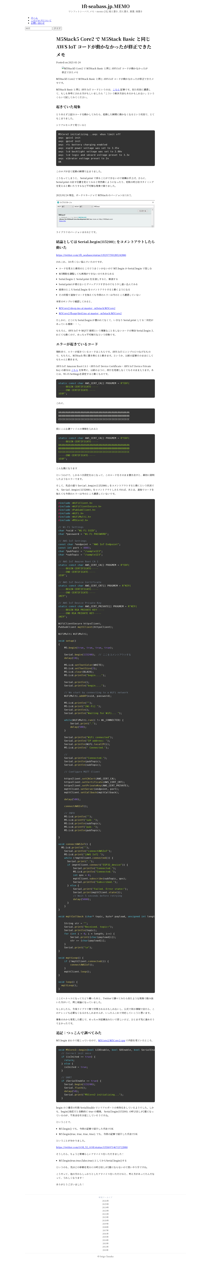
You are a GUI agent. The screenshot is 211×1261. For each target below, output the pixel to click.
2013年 (105, 1243)
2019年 (105, 1223)
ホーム (34, 17)
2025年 (105, 1204)
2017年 (105, 1230)
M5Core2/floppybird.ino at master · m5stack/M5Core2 (90, 313)
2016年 (105, 1233)
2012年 (105, 1246)
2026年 (105, 1200)
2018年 (105, 1227)
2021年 (105, 1217)
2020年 (105, 1220)
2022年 (105, 1214)
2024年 (105, 1207)
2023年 (105, 1210)
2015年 (105, 1236)
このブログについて (41, 20)
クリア (57, 28)
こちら (116, 89)
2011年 (105, 1250)
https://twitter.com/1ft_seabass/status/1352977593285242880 (91, 255)
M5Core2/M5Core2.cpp (111, 1040)
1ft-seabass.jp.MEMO (105, 6)
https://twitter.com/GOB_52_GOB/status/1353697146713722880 (92, 1147)
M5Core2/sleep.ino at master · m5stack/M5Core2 (87, 308)
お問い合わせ (38, 23)
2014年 (105, 1240)
